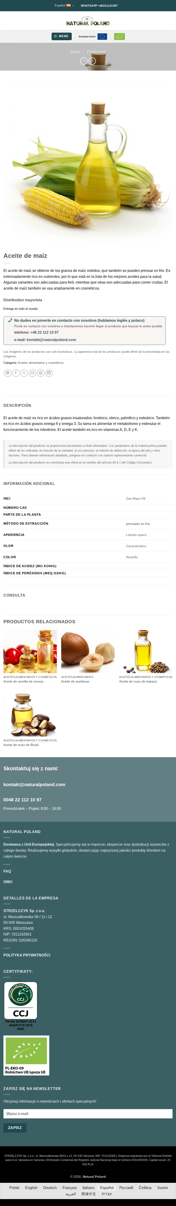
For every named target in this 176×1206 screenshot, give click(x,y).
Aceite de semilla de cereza (23, 681)
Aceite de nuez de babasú (138, 681)
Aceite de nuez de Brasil (20, 745)
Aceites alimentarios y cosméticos (41, 362)
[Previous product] (92, 61)
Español (60, 5)
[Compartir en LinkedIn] (49, 373)
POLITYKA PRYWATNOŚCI (26, 955)
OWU (7, 882)
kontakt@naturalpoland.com (51, 340)
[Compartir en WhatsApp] (7, 373)
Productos (96, 51)
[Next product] (83, 61)
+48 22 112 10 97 (44, 332)
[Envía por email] (32, 373)
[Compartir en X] (24, 373)
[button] (62, 36)
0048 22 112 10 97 (22, 799)
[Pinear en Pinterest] (40, 373)
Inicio (75, 51)
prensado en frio (138, 524)
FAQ (7, 871)
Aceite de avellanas (75, 681)
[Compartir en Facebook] (16, 373)
